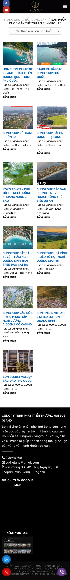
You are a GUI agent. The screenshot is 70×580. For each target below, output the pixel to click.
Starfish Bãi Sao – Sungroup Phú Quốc (51, 72)
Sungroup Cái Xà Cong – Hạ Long (50, 135)
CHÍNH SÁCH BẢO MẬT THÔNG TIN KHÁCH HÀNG (34, 565)
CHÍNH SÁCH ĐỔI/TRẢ (16, 573)
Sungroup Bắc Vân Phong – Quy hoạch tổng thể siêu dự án (51, 195)
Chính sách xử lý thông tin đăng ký (35, 568)
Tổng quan (9, 96)
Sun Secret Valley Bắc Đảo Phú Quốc (17, 378)
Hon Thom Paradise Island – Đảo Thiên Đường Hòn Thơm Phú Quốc (18, 74)
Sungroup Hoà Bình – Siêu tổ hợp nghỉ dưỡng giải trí (52, 257)
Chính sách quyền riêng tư (49, 573)
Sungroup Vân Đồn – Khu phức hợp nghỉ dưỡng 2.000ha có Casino (17, 318)
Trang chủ (12, 19)
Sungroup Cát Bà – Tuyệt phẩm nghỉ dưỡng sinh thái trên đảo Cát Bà (17, 258)
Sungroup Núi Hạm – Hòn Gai (17, 135)
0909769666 (14, 457)
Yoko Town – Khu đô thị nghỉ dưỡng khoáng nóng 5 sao (17, 195)
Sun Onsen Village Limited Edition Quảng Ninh (51, 316)
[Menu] (65, 6)
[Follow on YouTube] (6, 9)
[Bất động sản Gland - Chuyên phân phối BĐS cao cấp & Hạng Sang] (35, 6)
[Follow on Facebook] (6, 3)
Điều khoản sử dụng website (35, 571)
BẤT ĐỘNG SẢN (35, 19)
